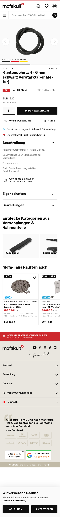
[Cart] (55, 6)
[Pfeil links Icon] (6, 42)
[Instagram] (45, 347)
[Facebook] (40, 347)
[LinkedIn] (55, 347)
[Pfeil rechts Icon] (54, 42)
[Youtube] (34, 347)
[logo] (13, 5)
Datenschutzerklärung (14, 500)
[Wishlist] (46, 6)
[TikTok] (50, 347)
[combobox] (9, 111)
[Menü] (23, 452)
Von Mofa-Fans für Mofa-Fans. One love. (27, 465)
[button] (30, 142)
